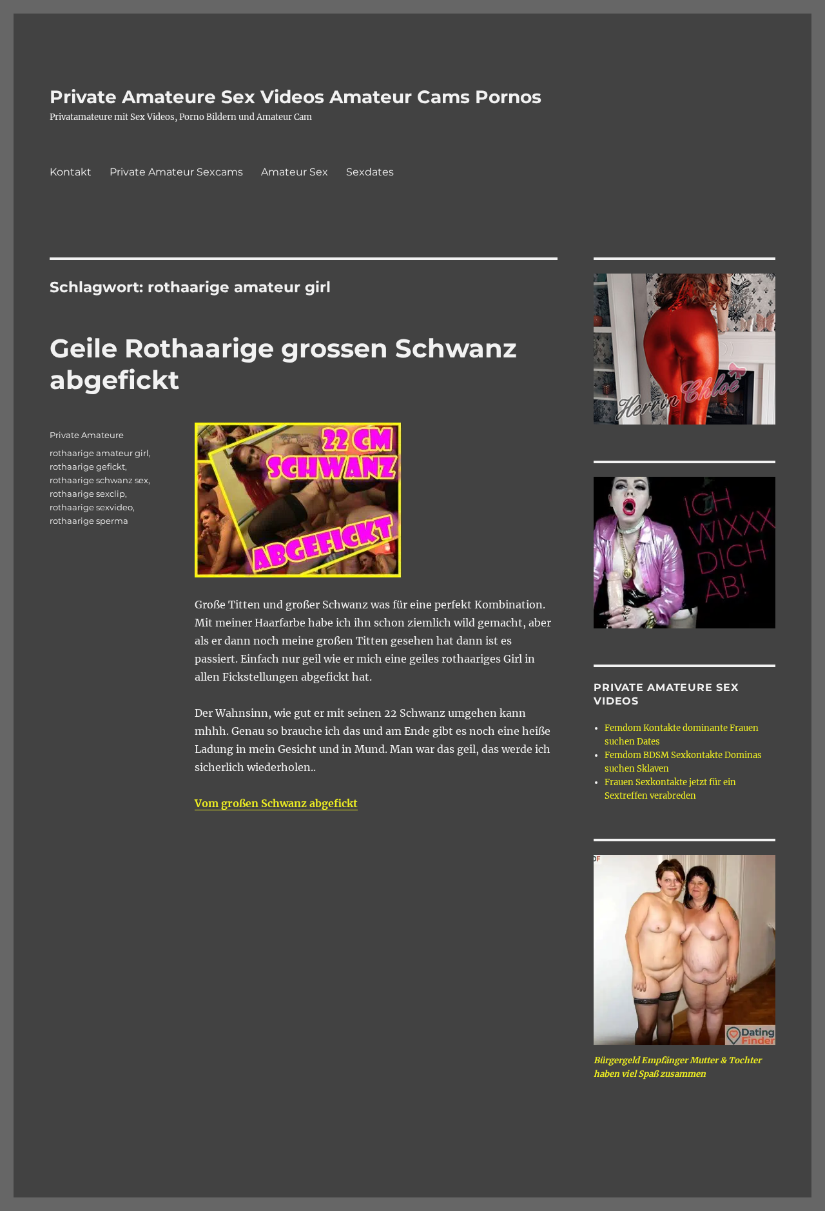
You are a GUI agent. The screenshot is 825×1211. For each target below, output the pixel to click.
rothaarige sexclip (87, 493)
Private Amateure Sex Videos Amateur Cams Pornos (295, 97)
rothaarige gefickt (87, 466)
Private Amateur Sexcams (176, 172)
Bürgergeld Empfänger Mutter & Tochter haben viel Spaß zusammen (677, 1067)
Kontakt (71, 172)
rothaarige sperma (89, 520)
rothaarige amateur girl (99, 453)
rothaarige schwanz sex (99, 480)
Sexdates (370, 172)
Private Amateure (87, 435)
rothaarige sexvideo (91, 507)
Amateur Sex (294, 172)
